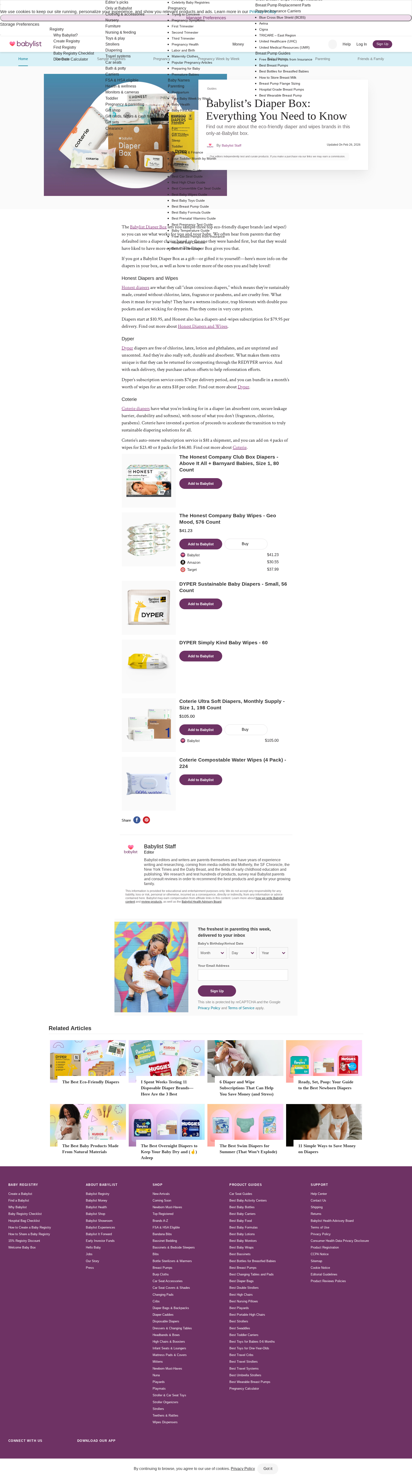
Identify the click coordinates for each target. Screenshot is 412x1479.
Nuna (156, 1375)
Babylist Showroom (99, 1221)
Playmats (159, 1388)
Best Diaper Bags (241, 1281)
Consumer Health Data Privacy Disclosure (340, 1241)
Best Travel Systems (244, 1368)
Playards (159, 1382)
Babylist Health (96, 1207)
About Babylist (102, 1185)
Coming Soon (162, 1200)
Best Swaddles (239, 1328)
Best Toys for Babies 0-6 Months (252, 1341)
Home (23, 59)
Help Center (319, 1194)
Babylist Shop (95, 1214)
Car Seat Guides (240, 1194)
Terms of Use (320, 1227)
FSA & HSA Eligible (166, 1227)
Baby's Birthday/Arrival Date (220, 943)
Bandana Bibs (162, 1234)
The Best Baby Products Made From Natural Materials (90, 1148)
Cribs (156, 1301)
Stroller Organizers (165, 1402)
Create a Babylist (20, 1194)
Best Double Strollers (244, 1288)
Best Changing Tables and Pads (251, 1274)
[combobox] (332, 44)
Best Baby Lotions (242, 1234)
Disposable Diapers (166, 1321)
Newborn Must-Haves (167, 1207)
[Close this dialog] (0, 4)
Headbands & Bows (166, 1335)
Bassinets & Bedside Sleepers (174, 1247)
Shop (158, 1185)
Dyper (127, 348)
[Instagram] (23, 1451)
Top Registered (163, 1214)
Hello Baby (93, 1247)
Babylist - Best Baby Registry (25, 44)
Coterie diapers (136, 408)
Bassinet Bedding (165, 1241)
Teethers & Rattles (165, 1415)
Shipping (317, 1207)
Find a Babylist (18, 1200)
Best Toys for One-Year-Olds (249, 1348)
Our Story (92, 1261)
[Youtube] (65, 1451)
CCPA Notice (320, 1254)
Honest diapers (135, 287)
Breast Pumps (162, 1267)
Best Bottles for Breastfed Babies (252, 1261)
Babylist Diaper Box (148, 227)
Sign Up (217, 991)
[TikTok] (12, 1451)
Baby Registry (23, 1185)
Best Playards (239, 1308)
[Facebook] (33, 1451)
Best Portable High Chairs (247, 1314)
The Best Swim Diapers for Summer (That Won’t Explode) (248, 1148)
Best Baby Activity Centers (248, 1200)
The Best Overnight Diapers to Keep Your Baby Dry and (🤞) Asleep (169, 1151)
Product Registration (325, 1247)
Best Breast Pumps (243, 1267)
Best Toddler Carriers (243, 1335)
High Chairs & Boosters (169, 1341)
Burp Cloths (161, 1274)
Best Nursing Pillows (243, 1301)
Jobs (89, 1254)
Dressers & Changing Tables (172, 1328)
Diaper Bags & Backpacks (171, 1308)
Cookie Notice (320, 1267)
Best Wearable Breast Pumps (249, 1382)
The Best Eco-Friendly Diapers (90, 1082)
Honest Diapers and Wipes (202, 326)
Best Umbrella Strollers (245, 1375)
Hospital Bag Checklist (24, 1221)
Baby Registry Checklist (25, 1214)
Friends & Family (371, 59)
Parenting (322, 59)
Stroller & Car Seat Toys (169, 1395)
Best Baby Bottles (242, 1207)
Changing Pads (163, 1294)
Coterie (240, 447)
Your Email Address (213, 965)
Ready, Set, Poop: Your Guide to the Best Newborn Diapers (325, 1085)
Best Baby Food (240, 1221)
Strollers (158, 1409)
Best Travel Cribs (241, 1355)
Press (90, 1267)
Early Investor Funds (100, 1241)
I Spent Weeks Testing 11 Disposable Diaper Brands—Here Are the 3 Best (167, 1088)
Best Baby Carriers (242, 1214)
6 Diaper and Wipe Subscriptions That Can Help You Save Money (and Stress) (246, 1088)
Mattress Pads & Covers (170, 1355)
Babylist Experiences (100, 1227)
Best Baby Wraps (241, 1247)
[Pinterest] (44, 1451)
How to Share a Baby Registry (29, 1234)
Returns (316, 1214)
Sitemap (316, 1261)
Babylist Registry (97, 1194)
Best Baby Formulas (243, 1227)
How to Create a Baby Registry (29, 1227)
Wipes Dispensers (165, 1422)
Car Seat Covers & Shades (171, 1288)
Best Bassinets (240, 1254)
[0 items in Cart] (401, 44)
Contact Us (318, 1200)
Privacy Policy (209, 1008)
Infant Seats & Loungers (169, 1348)
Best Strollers (238, 1321)
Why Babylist (17, 1207)
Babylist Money (96, 1200)
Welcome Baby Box (22, 1247)
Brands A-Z (160, 1221)
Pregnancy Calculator (244, 1388)
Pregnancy (161, 59)
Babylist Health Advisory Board (201, 901)
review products (151, 901)
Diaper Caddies (163, 1314)
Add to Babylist (201, 483)
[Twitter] (54, 1451)
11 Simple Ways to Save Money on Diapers (327, 1148)
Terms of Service (241, 1008)
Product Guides (245, 1185)
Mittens (158, 1361)
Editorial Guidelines (324, 1274)
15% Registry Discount (24, 1241)
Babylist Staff (231, 145)
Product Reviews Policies (328, 1281)
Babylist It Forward (99, 1234)
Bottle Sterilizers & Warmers (172, 1261)
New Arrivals (161, 1194)
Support (319, 1185)
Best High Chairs (241, 1294)
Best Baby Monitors (243, 1241)
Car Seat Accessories (168, 1281)
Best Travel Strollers (243, 1361)
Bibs (156, 1254)
